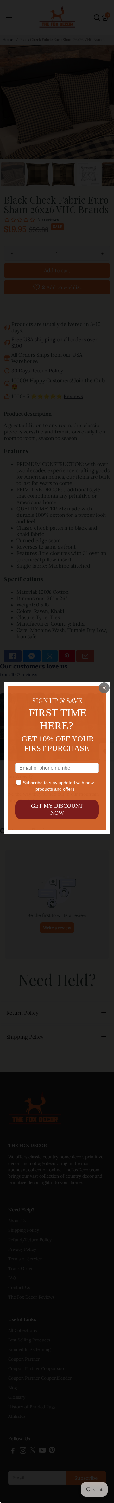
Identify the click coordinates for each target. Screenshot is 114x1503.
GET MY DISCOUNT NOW (57, 809)
